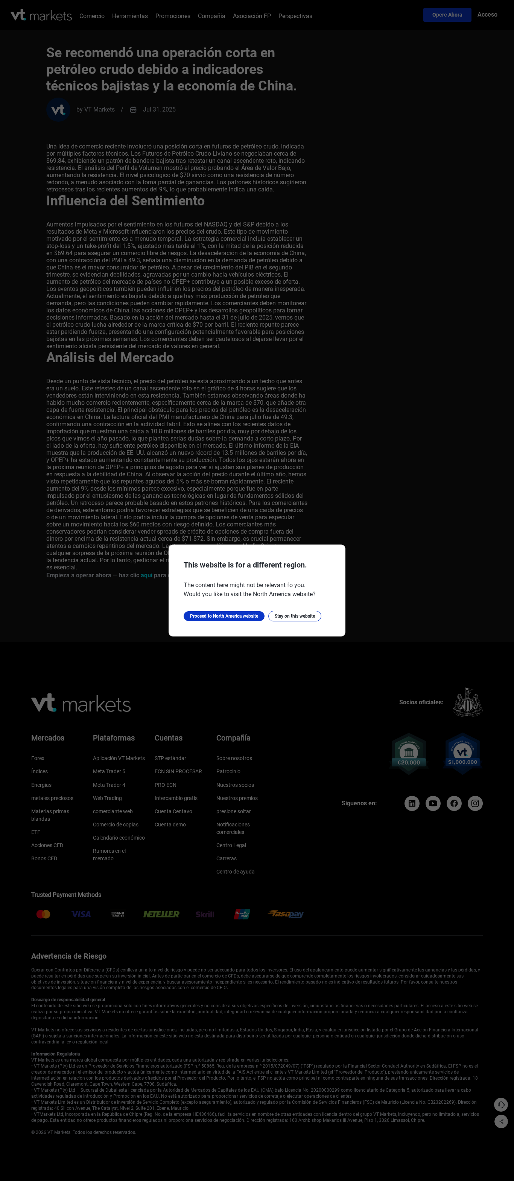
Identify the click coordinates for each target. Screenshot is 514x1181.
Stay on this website (295, 616)
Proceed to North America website (224, 616)
